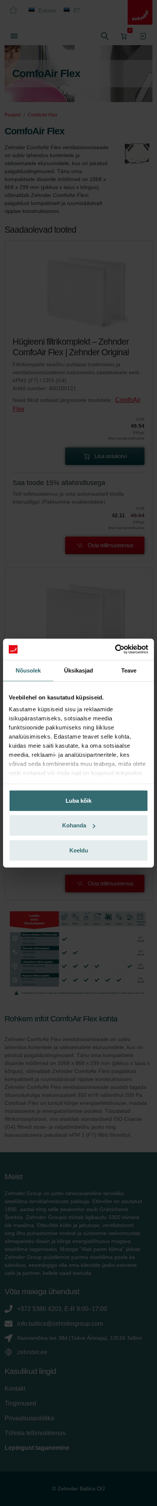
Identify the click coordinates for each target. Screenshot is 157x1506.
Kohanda (74, 825)
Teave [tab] (129, 670)
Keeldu (78, 850)
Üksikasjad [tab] (78, 670)
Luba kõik (78, 800)
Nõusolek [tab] (28, 670)
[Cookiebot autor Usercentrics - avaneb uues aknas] (115, 649)
